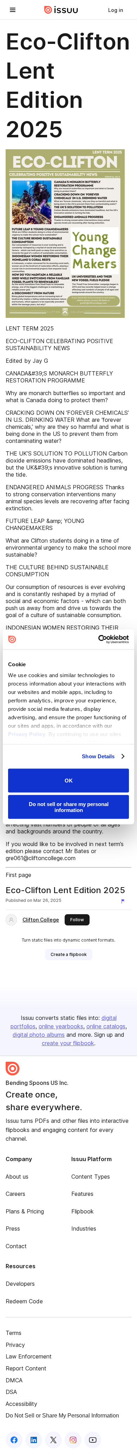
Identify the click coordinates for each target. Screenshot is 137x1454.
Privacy (15, 1344)
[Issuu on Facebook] (14, 1440)
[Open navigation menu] (13, 10)
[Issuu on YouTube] (92, 1440)
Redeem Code (24, 1301)
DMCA (14, 1380)
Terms (13, 1332)
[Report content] (124, 901)
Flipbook (82, 1211)
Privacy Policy (26, 734)
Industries (83, 1228)
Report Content (26, 1368)
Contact (16, 1246)
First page (18, 874)
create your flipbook (68, 1043)
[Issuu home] (61, 10)
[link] (116, 10)
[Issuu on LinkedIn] (33, 1440)
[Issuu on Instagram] (73, 1440)
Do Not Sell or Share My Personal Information (62, 1416)
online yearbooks (61, 1026)
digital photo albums (39, 1034)
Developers (20, 1283)
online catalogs (105, 1026)
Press (13, 1228)
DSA (11, 1391)
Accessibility (21, 1403)
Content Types (90, 1176)
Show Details (98, 756)
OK (69, 781)
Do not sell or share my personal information (69, 807)
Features (82, 1193)
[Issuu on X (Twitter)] (53, 1440)
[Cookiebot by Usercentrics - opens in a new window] (98, 639)
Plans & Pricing (25, 1211)
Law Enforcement (29, 1356)
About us (17, 1176)
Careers (15, 1193)
